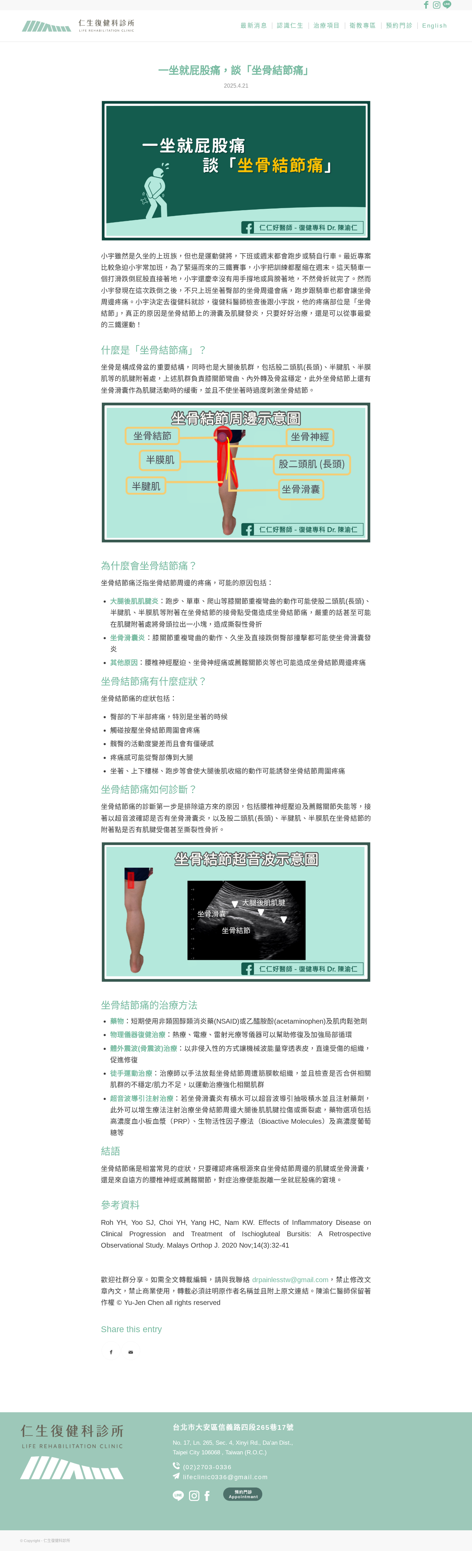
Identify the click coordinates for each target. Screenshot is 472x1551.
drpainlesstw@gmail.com (290, 1280)
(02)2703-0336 (207, 1467)
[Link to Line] (447, 5)
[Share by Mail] (130, 1350)
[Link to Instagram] (436, 5)
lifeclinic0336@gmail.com (225, 1477)
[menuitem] (254, 25)
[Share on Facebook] (111, 1350)
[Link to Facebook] (426, 5)
